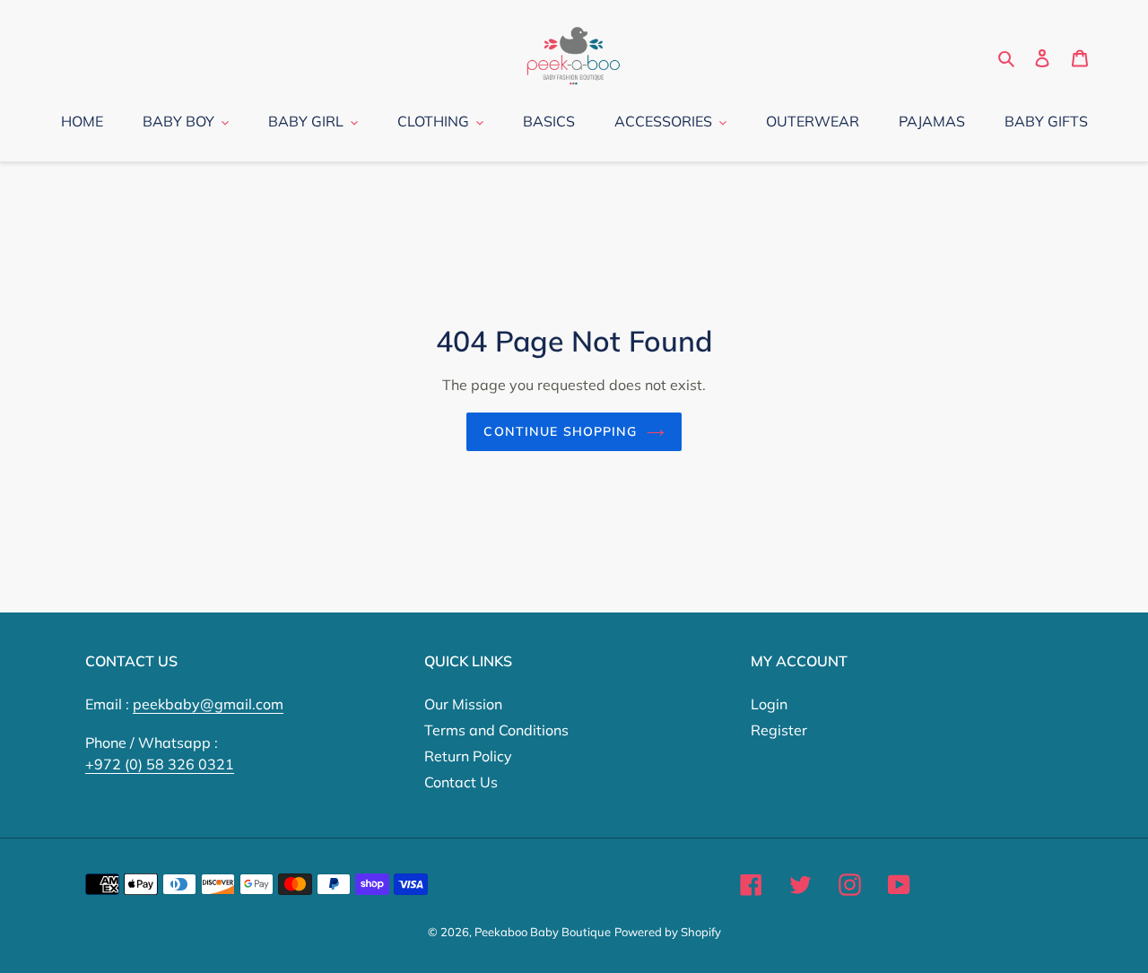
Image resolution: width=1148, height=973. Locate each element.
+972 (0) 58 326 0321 (159, 764)
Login (769, 704)
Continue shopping (560, 431)
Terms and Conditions (496, 730)
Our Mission (463, 704)
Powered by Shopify (667, 932)
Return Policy (468, 756)
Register (779, 730)
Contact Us (461, 782)
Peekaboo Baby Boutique (542, 932)
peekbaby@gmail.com (208, 704)
